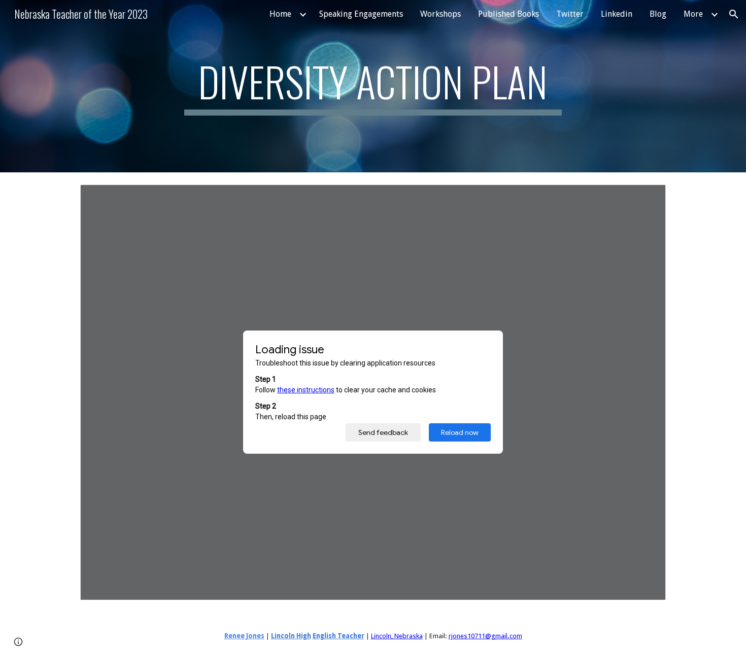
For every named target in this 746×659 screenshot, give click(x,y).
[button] (734, 14)
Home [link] (280, 14)
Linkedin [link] (616, 14)
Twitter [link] (570, 14)
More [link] (693, 14)
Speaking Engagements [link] (361, 14)
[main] (373, 86)
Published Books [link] (508, 14)
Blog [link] (658, 14)
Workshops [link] (440, 14)
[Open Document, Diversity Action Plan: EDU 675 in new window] (646, 198)
